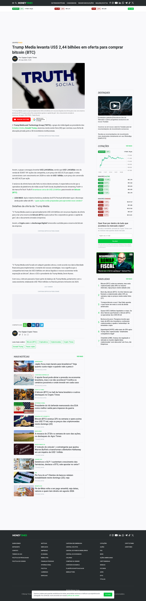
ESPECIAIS (44, 575)
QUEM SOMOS (16, 543)
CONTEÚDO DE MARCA (73, 565)
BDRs (101, 554)
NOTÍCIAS (44, 543)
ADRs (101, 572)
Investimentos (40, 444)
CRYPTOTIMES (129, 543)
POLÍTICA (44, 568)
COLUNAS (69, 557)
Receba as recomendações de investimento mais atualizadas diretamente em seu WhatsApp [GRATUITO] (115, 136)
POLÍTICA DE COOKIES (19, 561)
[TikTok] (130, 535)
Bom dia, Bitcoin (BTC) (42, 416)
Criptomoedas (56, 342)
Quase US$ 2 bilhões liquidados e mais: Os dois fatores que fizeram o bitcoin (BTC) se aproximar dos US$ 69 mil (116, 313)
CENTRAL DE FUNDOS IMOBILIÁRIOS (77, 550)
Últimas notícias (58, 3)
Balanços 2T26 (102, 3)
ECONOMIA (44, 554)
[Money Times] (25, 3)
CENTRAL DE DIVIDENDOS (73, 554)
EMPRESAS (44, 550)
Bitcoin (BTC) (32, 342)
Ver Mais (80, 356)
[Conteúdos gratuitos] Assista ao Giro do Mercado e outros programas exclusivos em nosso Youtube (113, 120)
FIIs (101, 550)
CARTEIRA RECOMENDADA (74, 543)
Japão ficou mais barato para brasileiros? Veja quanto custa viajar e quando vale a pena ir (56, 365)
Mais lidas (104, 279)
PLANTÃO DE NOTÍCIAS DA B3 (75, 568)
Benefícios (38, 486)
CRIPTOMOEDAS (105, 561)
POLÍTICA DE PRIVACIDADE (20, 557)
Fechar (108, 594)
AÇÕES (102, 547)
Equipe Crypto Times (29, 57)
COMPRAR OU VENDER (72, 561)
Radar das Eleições (86, 3)
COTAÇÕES (103, 543)
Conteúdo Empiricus (42, 375)
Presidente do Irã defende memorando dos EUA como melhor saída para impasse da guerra (56, 406)
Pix (36, 472)
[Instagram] (113, 3)
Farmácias (38, 459)
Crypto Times (68, 342)
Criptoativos (43, 342)
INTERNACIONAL (46, 565)
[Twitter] (133, 3)
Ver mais (129, 279)
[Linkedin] (120, 3)
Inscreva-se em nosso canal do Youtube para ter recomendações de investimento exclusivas (114, 128)
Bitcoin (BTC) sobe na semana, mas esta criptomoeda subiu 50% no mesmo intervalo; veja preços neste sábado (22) (116, 286)
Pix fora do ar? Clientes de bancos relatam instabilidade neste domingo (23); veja (54, 476)
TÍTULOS (102, 579)
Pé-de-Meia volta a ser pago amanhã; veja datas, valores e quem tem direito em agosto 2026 (57, 489)
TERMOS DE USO (17, 554)
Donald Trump (18, 347)
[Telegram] (126, 3)
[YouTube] (116, 3)
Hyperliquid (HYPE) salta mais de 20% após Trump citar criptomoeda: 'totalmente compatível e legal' (116, 332)
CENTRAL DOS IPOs (72, 547)
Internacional (40, 403)
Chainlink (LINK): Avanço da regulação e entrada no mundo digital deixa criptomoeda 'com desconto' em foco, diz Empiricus (116, 341)
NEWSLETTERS (70, 572)
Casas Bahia (71, 3)
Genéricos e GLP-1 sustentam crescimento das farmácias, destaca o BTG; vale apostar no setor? (57, 463)
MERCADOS (44, 547)
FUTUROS (103, 568)
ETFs (101, 575)
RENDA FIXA (44, 557)
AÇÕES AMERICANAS (106, 557)
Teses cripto (30, 347)
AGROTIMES (128, 547)
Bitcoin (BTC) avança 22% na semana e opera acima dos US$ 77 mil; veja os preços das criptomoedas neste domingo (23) (58, 421)
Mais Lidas (38, 431)
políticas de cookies (73, 595)
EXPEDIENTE (16, 547)
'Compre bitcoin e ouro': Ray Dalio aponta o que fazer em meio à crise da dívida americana (116, 304)
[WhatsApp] (123, 3)
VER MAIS (129, 146)
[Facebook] (110, 3)
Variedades (39, 361)
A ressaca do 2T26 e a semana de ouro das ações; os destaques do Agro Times (58, 434)
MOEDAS (102, 565)
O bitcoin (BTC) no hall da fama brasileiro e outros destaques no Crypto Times (57, 393)
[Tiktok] (130, 3)
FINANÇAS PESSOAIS (47, 561)
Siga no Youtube (23, 119)
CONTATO (15, 550)
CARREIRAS (44, 572)
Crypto (17, 42)
